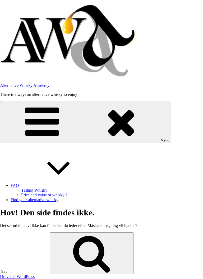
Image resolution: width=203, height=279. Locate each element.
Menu (165, 140)
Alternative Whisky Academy (24, 85)
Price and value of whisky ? (44, 195)
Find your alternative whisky (34, 199)
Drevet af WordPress (17, 276)
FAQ (15, 185)
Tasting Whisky (34, 190)
